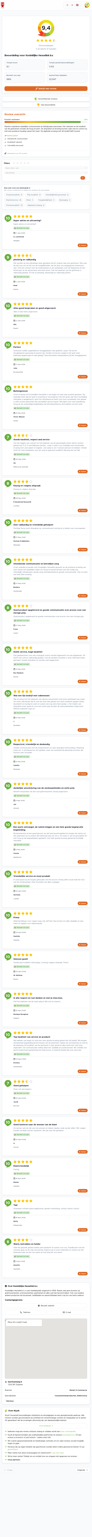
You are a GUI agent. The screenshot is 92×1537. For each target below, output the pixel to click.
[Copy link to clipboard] (67, 5)
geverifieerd (13, 1449)
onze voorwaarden (68, 1431)
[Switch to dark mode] (72, 5)
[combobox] (46, 168)
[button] (46, 1459)
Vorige (9, 1470)
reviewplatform (68, 1435)
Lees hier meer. (58, 1453)
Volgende (81, 1470)
